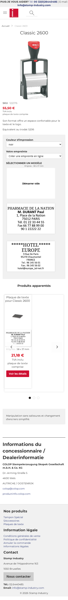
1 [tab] (30, 398)
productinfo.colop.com (17, 493)
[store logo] (14, 13)
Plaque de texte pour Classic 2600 (17, 298)
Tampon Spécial (13, 517)
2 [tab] (34, 398)
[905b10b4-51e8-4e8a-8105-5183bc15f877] (31, 218)
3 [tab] (38, 398)
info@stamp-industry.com (34, 5)
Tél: (43, 1)
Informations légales (16, 546)
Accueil (5, 26)
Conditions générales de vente (21, 536)
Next (56, 347)
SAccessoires (11, 520)
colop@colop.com (14, 488)
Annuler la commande (17, 542)
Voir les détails (18, 373)
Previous (11, 347)
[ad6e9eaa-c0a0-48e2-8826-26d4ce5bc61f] (31, 256)
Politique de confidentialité (19, 539)
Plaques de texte (13, 524)
